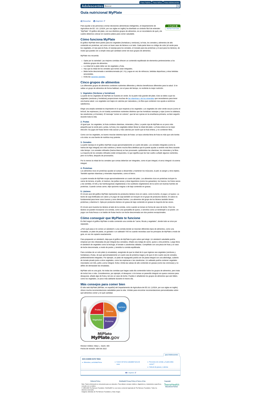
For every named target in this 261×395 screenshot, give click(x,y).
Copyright (167, 381)
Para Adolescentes (171, 3)
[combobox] (140, 6)
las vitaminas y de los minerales (141, 98)
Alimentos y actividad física (93, 362)
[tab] (171, 354)
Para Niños (157, 3)
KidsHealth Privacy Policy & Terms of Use (132, 381)
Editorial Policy (95, 381)
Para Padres (145, 3)
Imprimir (99, 21)
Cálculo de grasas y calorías (158, 367)
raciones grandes (98, 77)
